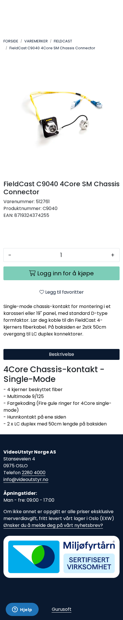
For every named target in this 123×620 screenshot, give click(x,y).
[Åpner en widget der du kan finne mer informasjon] (22, 610)
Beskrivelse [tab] (61, 354)
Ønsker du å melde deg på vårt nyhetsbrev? (53, 525)
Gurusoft (62, 609)
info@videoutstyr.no (25, 479)
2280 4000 (33, 472)
